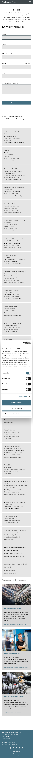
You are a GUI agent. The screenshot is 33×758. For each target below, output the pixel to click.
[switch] (28, 378)
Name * (4, 44)
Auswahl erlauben (16, 408)
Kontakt (16, 756)
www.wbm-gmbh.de (10, 573)
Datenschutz (16, 754)
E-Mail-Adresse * (7, 54)
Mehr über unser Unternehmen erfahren (15, 624)
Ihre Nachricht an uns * (10, 83)
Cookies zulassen (16, 402)
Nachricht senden (16, 103)
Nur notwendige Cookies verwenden (16, 414)
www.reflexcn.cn (9, 422)
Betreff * (4, 73)
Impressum (16, 752)
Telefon (4, 63)
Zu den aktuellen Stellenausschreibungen (16, 667)
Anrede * (4, 34)
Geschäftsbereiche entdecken (12, 713)
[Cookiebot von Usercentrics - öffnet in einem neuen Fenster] (23, 343)
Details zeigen (23, 396)
